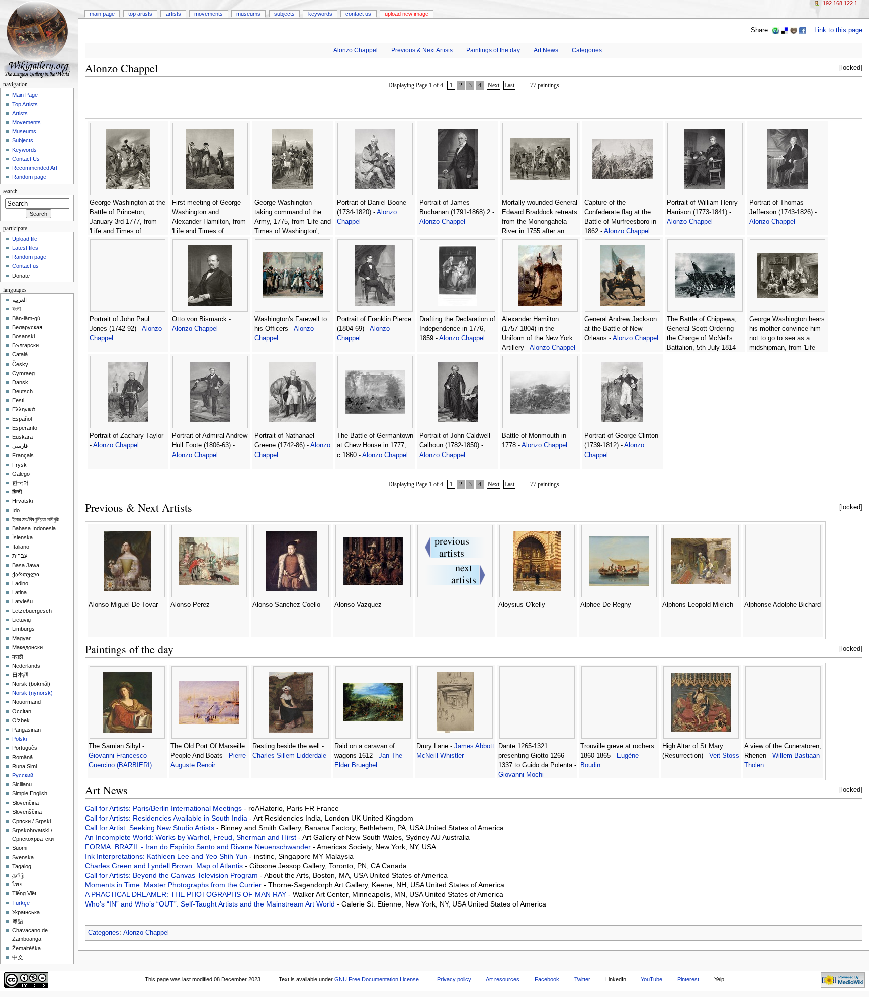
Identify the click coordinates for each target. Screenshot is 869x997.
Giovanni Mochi (521, 774)
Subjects (284, 14)
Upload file (24, 239)
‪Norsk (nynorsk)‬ (32, 693)
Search (10, 191)
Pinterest (688, 979)
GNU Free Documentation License (376, 979)
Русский (22, 775)
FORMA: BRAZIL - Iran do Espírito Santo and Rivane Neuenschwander (199, 847)
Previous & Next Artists (422, 50)
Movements (208, 14)
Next (493, 85)
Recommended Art (34, 168)
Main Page (102, 14)
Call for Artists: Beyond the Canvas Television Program (172, 875)
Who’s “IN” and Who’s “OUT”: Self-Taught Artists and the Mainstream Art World (211, 904)
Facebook (547, 979)
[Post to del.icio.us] (784, 30)
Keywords (320, 14)
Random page (29, 177)
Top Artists (140, 14)
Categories (587, 50)
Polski (19, 739)
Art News (546, 50)
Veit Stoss (724, 755)
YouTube (651, 979)
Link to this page (838, 30)
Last (509, 85)
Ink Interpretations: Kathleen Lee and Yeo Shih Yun (167, 856)
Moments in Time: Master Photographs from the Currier (174, 885)
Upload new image (406, 14)
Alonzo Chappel (355, 50)
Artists (173, 14)
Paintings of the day (493, 50)
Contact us (25, 266)
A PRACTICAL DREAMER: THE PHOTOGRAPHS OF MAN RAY (186, 894)
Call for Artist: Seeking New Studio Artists (150, 828)
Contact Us (358, 14)
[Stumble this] (775, 30)
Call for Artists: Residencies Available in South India (167, 818)
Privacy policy (454, 979)
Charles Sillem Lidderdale (289, 755)
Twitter (582, 979)
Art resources (502, 979)
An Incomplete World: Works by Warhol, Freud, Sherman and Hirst (191, 837)
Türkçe (21, 903)
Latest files (25, 248)
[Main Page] (39, 39)
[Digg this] (793, 30)
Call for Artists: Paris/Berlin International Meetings (164, 808)
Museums (248, 14)
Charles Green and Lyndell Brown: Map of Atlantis (165, 866)
